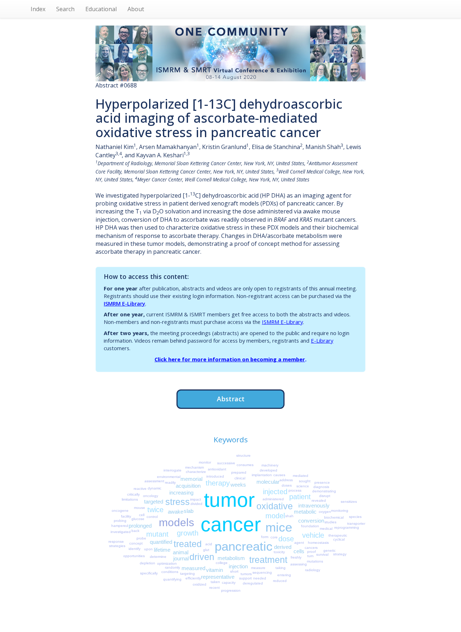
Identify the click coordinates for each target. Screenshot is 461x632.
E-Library (322, 340)
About (135, 9)
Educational (101, 9)
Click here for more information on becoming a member (230, 359)
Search (65, 9)
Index (38, 9)
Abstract (231, 398)
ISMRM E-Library (124, 303)
